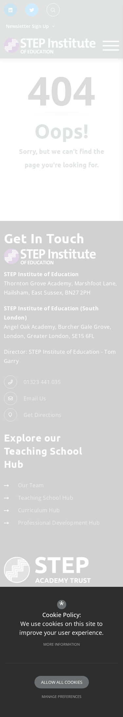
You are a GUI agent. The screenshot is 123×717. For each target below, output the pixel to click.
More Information (61, 644)
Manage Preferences (61, 696)
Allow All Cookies (61, 682)
